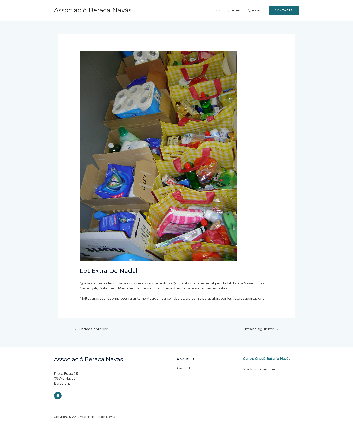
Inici (217, 10)
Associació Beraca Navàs (93, 10)
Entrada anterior (91, 329)
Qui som (254, 10)
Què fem (234, 10)
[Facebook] (58, 395)
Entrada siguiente (260, 329)
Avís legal (183, 368)
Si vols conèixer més (259, 369)
